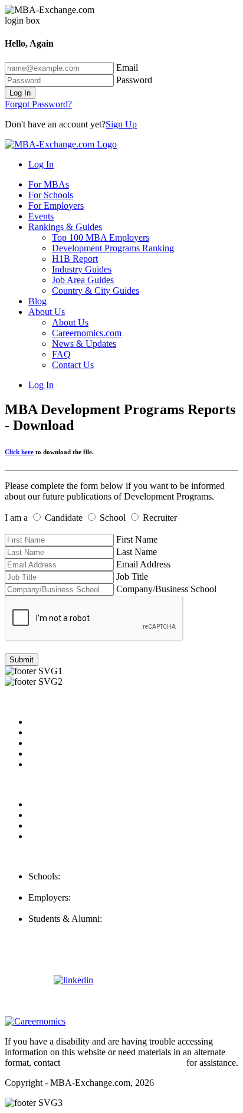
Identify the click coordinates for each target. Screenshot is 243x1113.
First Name (136, 539)
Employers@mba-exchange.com (89, 908)
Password (134, 80)
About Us (46, 312)
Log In (20, 92)
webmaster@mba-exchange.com (123, 1063)
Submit (21, 659)
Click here (19, 451)
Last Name (136, 552)
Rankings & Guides (65, 227)
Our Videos (49, 764)
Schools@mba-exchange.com (83, 887)
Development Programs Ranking (113, 248)
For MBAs (48, 184)
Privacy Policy (55, 804)
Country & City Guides (95, 290)
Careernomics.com (86, 333)
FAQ (61, 354)
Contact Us (73, 365)
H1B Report (75, 259)
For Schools (50, 195)
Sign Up (121, 124)
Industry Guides (81, 269)
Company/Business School (166, 589)
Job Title (132, 577)
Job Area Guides (83, 280)
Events (41, 216)
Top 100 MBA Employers (100, 237)
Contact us (48, 753)
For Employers (56, 206)
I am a (16, 518)
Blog (37, 301)
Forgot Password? (38, 104)
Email (127, 68)
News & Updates (84, 344)
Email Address (143, 564)
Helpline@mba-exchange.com (85, 929)
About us (45, 722)
